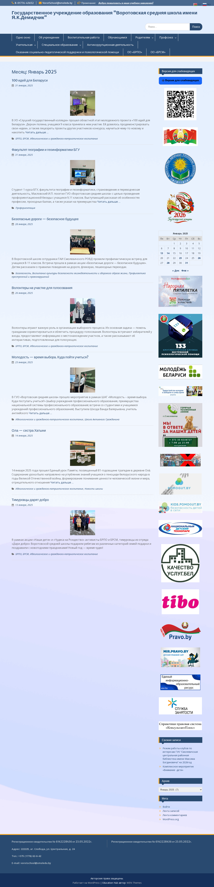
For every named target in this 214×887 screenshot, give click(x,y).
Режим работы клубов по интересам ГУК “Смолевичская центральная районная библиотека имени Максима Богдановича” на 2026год (180, 755)
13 (161, 253)
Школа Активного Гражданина (102, 419)
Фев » (185, 270)
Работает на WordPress (86, 882)
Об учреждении (49, 37)
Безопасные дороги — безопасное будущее (45, 219)
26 (199, 258)
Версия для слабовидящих (182, 80)
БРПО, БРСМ (22, 138)
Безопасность (23, 273)
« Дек (175, 270)
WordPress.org (171, 819)
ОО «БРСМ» (158, 52)
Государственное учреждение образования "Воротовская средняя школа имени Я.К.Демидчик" (104, 15)
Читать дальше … (36, 132)
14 (168, 253)
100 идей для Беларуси (30, 80)
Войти (166, 806)
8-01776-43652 (24, 3)
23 (180, 258)
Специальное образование (60, 45)
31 (186, 262)
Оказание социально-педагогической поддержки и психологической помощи (67, 52)
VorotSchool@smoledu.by (57, 3)
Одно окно (23, 37)
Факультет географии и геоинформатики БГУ (46, 149)
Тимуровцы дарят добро (30, 500)
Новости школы (94, 488)
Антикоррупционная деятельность (110, 45)
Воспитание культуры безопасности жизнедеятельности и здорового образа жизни (79, 273)
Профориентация (25, 207)
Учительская (24, 45)
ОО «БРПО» (134, 52)
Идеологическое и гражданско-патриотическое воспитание (64, 138)
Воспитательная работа (83, 37)
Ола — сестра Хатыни (29, 430)
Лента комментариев (175, 815)
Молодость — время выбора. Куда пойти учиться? (50, 357)
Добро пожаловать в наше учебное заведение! (125, 3)
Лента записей (171, 810)
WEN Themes (134, 882)
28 (168, 262)
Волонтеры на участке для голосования (42, 288)
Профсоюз (166, 37)
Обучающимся (117, 37)
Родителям (142, 37)
